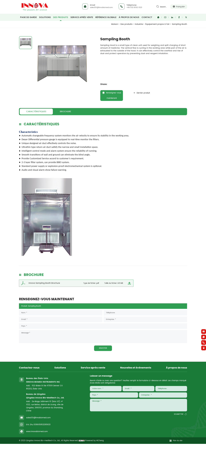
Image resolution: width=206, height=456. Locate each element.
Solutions (45, 17)
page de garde (28, 17)
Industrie (139, 24)
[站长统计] (82, 440)
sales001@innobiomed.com (101, 7)
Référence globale (105, 17)
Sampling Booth (179, 24)
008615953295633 (42, 424)
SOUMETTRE (178, 414)
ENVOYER (103, 348)
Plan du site (177, 440)
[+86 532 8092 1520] (203, 342)
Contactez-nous (29, 367)
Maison (114, 24)
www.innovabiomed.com (37, 431)
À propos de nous (129, 17)
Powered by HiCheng (94, 440)
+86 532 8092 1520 (134, 7)
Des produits (60, 17)
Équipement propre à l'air (157, 24)
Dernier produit (143, 93)
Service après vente (81, 17)
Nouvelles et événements (135, 367)
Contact (147, 17)
